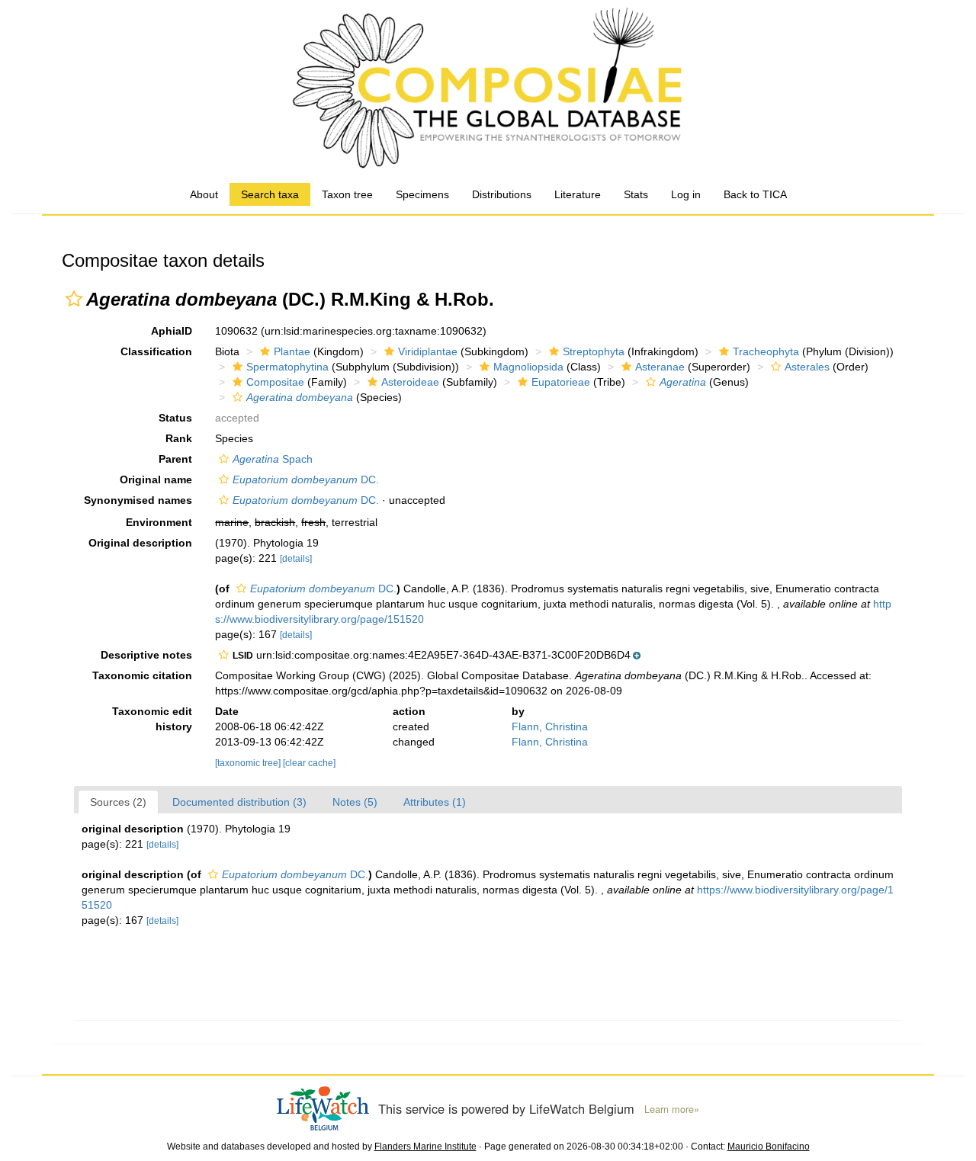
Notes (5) (354, 802)
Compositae (275, 382)
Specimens (422, 194)
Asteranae (660, 367)
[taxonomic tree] (249, 763)
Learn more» (671, 1109)
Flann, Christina (550, 726)
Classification (156, 351)
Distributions (501, 194)
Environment (159, 522)
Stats (636, 194)
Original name (156, 479)
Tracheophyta (766, 351)
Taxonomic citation (142, 675)
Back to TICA (755, 194)
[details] (296, 558)
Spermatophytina (287, 367)
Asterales (807, 367)
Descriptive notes (146, 655)
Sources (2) (118, 802)
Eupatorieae (560, 382)
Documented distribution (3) (239, 802)
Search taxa (270, 194)
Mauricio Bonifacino (768, 1146)
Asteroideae (410, 382)
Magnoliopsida (528, 367)
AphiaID (171, 331)
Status (175, 418)
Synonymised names (138, 500)
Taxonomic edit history (152, 719)
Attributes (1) (434, 802)
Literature (577, 194)
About (204, 194)
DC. (306, 479)
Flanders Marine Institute (425, 1146)
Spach (273, 459)
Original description (140, 543)
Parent (175, 459)
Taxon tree (347, 194)
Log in (686, 194)
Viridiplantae (428, 351)
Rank (178, 438)
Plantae (292, 351)
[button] (74, 299)
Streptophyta (593, 351)
